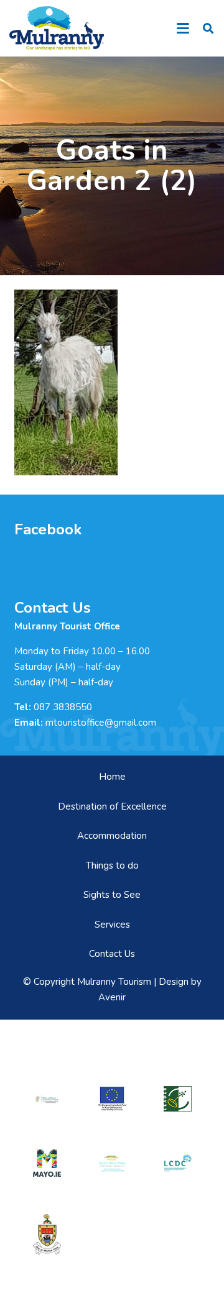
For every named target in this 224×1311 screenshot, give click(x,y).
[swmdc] (112, 1163)
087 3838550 (63, 707)
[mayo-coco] (47, 1234)
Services (112, 924)
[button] (183, 28)
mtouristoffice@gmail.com (100, 722)
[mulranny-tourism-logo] (56, 28)
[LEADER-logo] (178, 1099)
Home (112, 776)
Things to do (112, 865)
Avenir (112, 997)
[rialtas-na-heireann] (47, 1098)
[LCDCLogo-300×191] (178, 1163)
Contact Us (112, 954)
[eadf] (112, 1099)
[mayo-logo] (47, 1163)
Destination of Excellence (112, 806)
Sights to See (112, 894)
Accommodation (112, 835)
